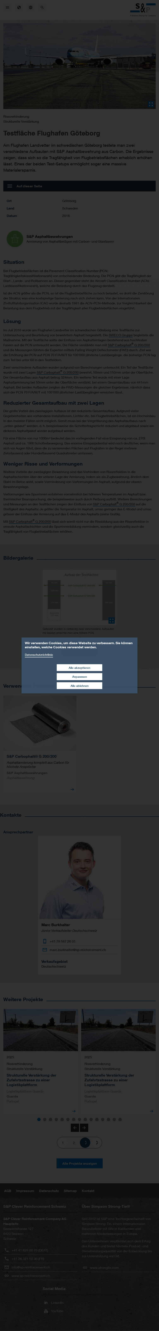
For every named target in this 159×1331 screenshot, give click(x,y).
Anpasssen (79, 676)
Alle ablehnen (80, 685)
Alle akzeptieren (79, 667)
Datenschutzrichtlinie (39, 654)
